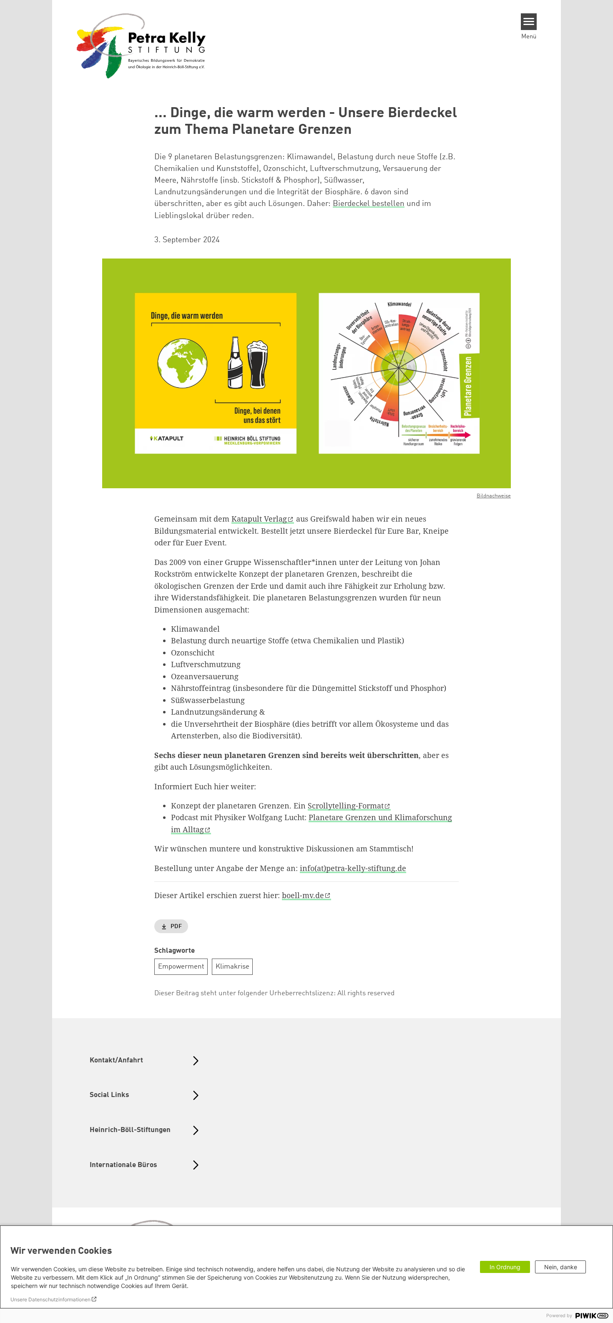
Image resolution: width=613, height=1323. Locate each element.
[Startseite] (141, 45)
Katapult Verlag (259, 519)
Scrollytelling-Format (346, 806)
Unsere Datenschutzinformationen (50, 1299)
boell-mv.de (303, 895)
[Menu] (529, 21)
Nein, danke (560, 1266)
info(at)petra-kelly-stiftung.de (353, 868)
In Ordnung (505, 1266)
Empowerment (181, 966)
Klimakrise (232, 966)
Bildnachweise (494, 496)
